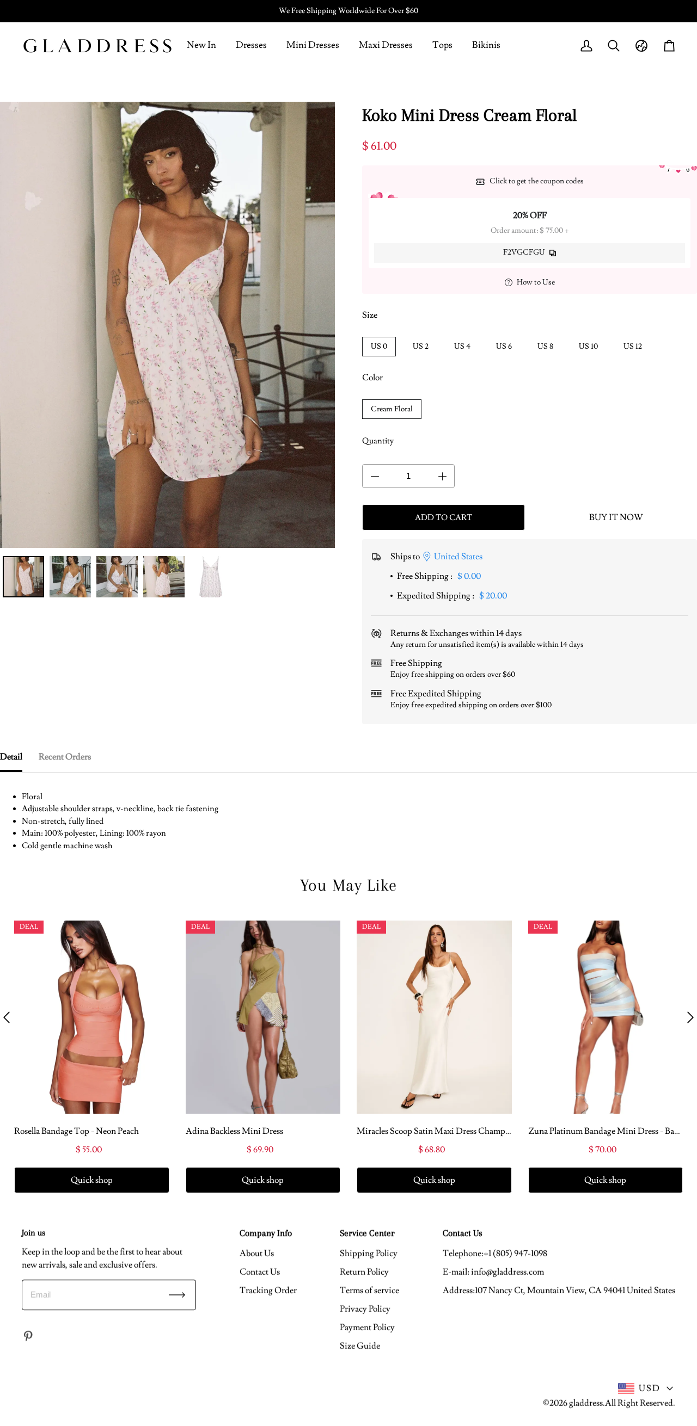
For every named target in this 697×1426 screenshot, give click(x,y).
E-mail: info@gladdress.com (493, 1272)
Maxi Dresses (386, 45)
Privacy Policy (365, 1309)
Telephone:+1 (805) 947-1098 (495, 1253)
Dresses (251, 45)
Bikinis (486, 45)
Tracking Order (268, 1290)
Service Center (367, 1232)
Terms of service (369, 1290)
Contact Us (260, 1272)
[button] (6, 1017)
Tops (442, 45)
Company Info (266, 1232)
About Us (257, 1253)
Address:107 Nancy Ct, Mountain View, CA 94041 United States (559, 1290)
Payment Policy (367, 1327)
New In (201, 45)
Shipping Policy (369, 1253)
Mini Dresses (312, 45)
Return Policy (364, 1272)
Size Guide (360, 1346)
